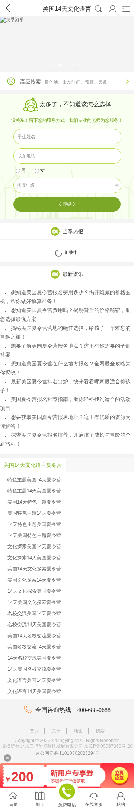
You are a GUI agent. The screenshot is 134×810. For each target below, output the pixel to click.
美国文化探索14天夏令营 (34, 580)
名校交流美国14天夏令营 (34, 613)
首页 (34, 730)
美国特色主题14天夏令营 (34, 513)
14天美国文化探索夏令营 (34, 602)
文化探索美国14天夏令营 (34, 546)
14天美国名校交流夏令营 (34, 669)
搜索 (100, 730)
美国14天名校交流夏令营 (34, 635)
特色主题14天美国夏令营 (34, 491)
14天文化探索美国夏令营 (34, 591)
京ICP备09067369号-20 (108, 746)
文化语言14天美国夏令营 (34, 691)
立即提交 (67, 204)
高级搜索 (74, 81)
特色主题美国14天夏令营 (34, 479)
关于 (56, 730)
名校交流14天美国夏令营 (34, 624)
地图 (78, 730)
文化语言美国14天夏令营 (34, 680)
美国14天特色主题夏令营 (34, 502)
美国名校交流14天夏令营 (34, 647)
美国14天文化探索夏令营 (34, 569)
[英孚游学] (67, 43)
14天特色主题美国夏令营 (34, 524)
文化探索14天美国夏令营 (34, 557)
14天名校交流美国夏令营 (34, 658)
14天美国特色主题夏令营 (34, 535)
